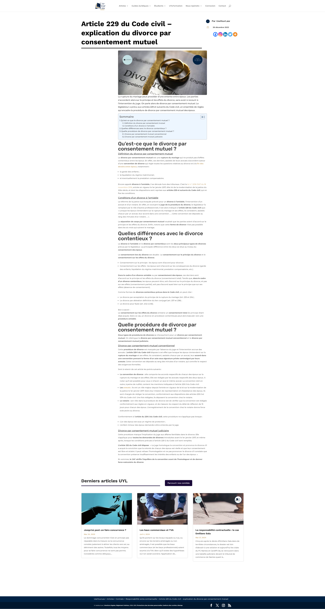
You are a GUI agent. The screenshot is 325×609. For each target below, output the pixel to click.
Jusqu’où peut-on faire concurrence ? (105, 530)
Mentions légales (110, 605)
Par (214, 21)
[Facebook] (215, 34)
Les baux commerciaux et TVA (157, 530)
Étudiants (158, 6)
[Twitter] (230, 34)
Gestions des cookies (170, 605)
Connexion (210, 6)
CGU (131, 605)
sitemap (180, 605)
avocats (127, 387)
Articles (122, 6)
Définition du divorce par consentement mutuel (144, 123)
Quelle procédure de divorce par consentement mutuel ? (147, 131)
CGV (135, 605)
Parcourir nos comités (179, 483)
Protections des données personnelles (149, 605)
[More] (235, 34)
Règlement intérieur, (123, 605)
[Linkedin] (225, 34)
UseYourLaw (223, 21)
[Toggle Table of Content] (201, 117)
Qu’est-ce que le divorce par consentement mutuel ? (145, 120)
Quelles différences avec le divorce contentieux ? (143, 128)
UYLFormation (175, 6)
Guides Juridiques (140, 6)
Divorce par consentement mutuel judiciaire (143, 137)
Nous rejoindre (192, 6)
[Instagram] (220, 34)
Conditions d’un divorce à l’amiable (140, 126)
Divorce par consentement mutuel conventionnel (145, 134)
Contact (222, 6)
